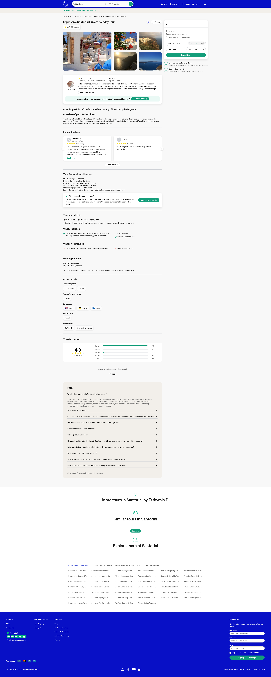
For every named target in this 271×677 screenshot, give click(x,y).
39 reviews (78, 356)
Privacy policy (245, 669)
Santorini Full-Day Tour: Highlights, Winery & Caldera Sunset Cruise (124, 597)
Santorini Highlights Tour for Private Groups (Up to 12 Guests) (194, 597)
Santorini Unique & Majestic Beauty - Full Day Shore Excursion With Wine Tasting (78, 597)
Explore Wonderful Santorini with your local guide (124, 581)
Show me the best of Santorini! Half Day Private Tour (101, 576)
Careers (57, 640)
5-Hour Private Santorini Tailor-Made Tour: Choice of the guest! (101, 570)
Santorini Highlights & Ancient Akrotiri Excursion (101, 597)
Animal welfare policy (62, 636)
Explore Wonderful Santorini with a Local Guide (148, 581)
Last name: (233, 638)
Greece (78, 16)
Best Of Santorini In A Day (148, 570)
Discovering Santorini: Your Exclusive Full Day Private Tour (78, 576)
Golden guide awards (62, 628)
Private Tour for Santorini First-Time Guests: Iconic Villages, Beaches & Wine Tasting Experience (171, 592)
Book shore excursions (191, 4)
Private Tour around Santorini (171, 597)
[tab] (78, 565)
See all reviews (112, 165)
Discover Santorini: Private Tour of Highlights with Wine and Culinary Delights (78, 603)
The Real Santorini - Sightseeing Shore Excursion (124, 603)
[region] (112, 148)
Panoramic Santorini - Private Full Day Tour (148, 576)
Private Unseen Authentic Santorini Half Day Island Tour (194, 587)
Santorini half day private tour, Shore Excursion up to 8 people (124, 592)
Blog (56, 624)
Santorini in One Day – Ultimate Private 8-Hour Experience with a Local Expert (78, 587)
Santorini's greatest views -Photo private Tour (101, 581)
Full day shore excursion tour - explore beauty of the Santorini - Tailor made (124, 576)
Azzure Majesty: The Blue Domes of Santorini (148, 597)
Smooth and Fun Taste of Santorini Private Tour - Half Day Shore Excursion (78, 592)
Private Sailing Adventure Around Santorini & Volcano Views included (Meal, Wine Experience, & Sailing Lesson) (148, 603)
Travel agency (39, 624)
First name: (233, 630)
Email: (231, 645)
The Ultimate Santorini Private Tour (171, 587)
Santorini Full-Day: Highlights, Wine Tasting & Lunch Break (101, 603)
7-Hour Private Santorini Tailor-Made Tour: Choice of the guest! (194, 592)
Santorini (87, 16)
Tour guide (38, 628)
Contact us (10, 628)
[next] (161, 149)
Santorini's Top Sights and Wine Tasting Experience (148, 592)
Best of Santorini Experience (101, 592)
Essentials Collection (62, 632)
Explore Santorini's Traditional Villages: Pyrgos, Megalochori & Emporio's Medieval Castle (124, 587)
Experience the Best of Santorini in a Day (148, 587)
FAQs (8, 624)
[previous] (63, 149)
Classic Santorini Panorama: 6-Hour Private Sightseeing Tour (78, 581)
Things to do (174, 4)
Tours (70, 16)
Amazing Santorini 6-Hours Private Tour (194, 576)
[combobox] (196, 49)
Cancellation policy (258, 669)
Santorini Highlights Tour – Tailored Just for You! (124, 570)
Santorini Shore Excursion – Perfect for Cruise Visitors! (101, 587)
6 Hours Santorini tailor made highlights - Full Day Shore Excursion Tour (194, 570)
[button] (87, 51)
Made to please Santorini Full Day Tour (171, 581)
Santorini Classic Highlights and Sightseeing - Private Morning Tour (194, 581)
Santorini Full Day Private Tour (78, 570)
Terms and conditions (231, 669)
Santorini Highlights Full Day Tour (171, 576)
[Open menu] (205, 3)
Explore (164, 4)
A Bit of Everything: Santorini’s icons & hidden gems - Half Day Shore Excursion (171, 570)
